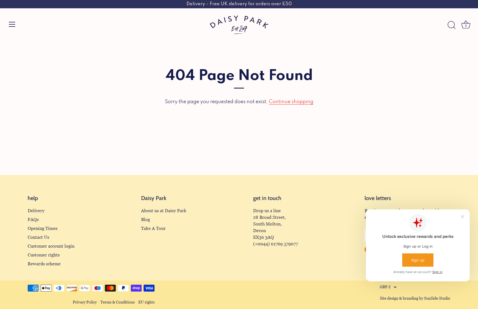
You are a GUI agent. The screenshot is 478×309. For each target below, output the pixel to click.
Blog (145, 219)
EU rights (146, 302)
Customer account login (51, 246)
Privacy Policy (85, 302)
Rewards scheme (44, 263)
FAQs (33, 219)
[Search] (451, 25)
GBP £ (385, 287)
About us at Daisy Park (163, 210)
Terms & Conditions (117, 302)
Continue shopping (291, 101)
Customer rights (44, 255)
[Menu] (12, 24)
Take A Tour (153, 228)
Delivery (36, 210)
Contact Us (38, 237)
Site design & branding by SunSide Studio (415, 298)
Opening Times (43, 228)
